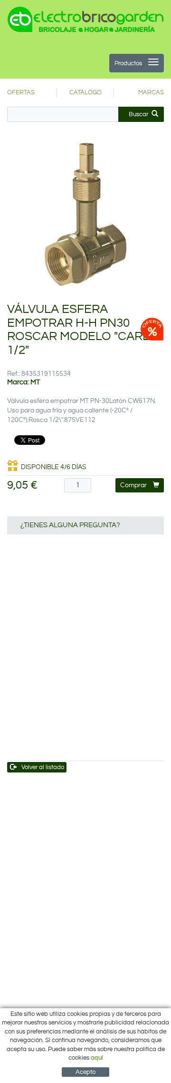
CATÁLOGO (85, 92)
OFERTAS (21, 92)
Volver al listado (42, 767)
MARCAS (151, 92)
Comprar (133, 485)
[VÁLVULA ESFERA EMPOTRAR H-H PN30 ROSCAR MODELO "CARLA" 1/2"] (85, 214)
